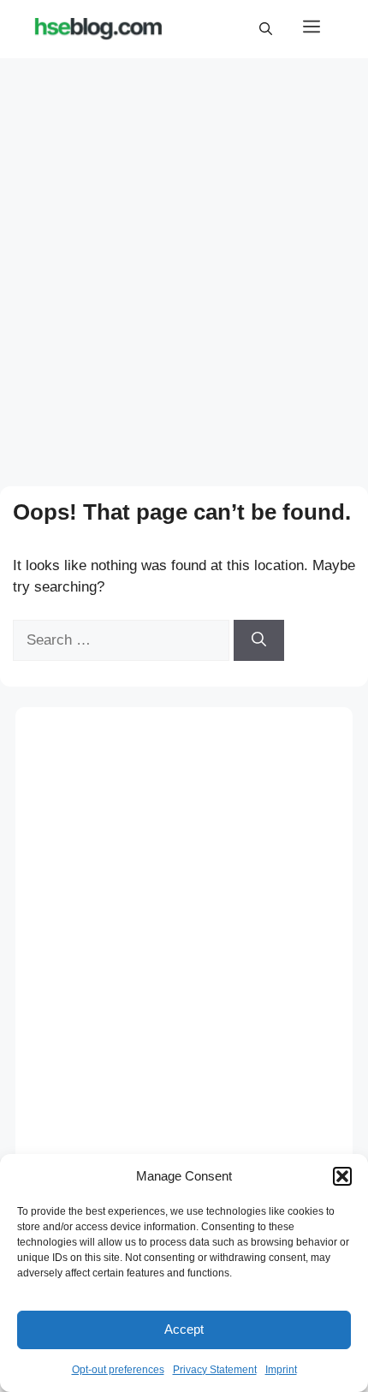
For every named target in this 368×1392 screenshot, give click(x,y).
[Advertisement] (184, 256)
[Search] (259, 640)
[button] (342, 1176)
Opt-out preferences (118, 1370)
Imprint (281, 1370)
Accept (184, 1329)
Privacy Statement (215, 1370)
